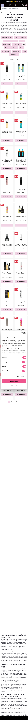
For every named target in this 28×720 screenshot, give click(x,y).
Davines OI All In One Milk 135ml (7, 75)
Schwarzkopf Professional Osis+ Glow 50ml (21, 273)
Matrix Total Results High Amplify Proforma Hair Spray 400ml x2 (21, 76)
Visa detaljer (20, 376)
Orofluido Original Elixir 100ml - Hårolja (7, 301)
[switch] (24, 362)
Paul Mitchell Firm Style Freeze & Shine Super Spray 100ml (21, 302)
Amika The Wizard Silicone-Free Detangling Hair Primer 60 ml (21, 330)
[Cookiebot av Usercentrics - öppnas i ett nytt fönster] (20, 333)
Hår (5, 12)
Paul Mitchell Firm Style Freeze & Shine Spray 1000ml (21, 245)
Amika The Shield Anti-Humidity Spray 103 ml (7, 217)
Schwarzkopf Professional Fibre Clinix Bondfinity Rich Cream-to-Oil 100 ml (21, 188)
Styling (9, 12)
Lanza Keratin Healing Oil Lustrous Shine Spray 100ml (7, 330)
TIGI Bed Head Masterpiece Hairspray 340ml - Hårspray (21, 104)
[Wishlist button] (20, 5)
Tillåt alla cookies (14, 381)
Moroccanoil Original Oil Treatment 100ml (21, 132)
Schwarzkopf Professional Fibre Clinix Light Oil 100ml (7, 132)
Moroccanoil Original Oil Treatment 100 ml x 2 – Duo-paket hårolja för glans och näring (21, 161)
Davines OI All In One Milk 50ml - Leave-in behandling (7, 245)
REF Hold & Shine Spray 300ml (7, 188)
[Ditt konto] (23, 5)
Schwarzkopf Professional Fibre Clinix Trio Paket (7, 273)
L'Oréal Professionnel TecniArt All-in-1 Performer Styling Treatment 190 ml (7, 160)
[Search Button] (25, 8)
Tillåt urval (14, 386)
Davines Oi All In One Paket (21, 216)
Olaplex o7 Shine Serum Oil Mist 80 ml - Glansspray (7, 104)
